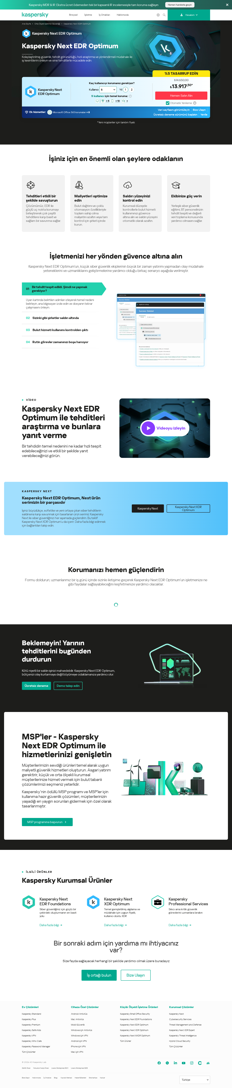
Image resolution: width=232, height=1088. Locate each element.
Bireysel (73, 14)
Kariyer (102, 1078)
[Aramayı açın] (164, 15)
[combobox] (108, 89)
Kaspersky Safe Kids (31, 1030)
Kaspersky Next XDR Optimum (134, 1030)
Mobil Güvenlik (78, 1024)
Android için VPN (79, 1041)
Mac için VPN (77, 1052)
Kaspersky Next (176, 1014)
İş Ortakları (104, 14)
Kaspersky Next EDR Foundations (136, 1019)
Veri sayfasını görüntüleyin (174, 109)
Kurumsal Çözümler (181, 1007)
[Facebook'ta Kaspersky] (159, 1063)
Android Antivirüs (79, 1014)
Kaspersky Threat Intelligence (183, 1035)
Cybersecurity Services (180, 1019)
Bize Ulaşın (199, 109)
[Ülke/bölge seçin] (158, 15)
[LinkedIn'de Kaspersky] (175, 1063)
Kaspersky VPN (29, 1035)
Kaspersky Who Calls (32, 1041)
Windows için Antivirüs (81, 1030)
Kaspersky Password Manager (36, 1046)
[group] (116, 428)
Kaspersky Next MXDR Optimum (135, 1035)
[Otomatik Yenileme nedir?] (195, 103)
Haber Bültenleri (80, 1078)
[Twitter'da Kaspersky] (167, 1063)
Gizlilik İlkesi (26, 1068)
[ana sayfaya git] (35, 15)
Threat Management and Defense (185, 1024)
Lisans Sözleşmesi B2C (59, 1068)
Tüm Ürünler (125, 1041)
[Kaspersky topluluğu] (200, 1063)
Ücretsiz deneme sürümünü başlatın (175, 114)
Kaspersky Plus (29, 1019)
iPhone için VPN (78, 1046)
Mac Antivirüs (77, 1019)
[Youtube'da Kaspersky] (184, 1063)
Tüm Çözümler (28, 1052)
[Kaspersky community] (208, 1063)
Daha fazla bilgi (49, 925)
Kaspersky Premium (31, 1024)
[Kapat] (227, 5)
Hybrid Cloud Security (179, 1041)
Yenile (203, 114)
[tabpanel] (116, 664)
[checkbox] (179, 103)
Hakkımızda (123, 14)
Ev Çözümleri (30, 1007)
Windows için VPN (79, 1035)
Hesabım (189, 15)
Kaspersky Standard (31, 1014)
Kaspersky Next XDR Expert (182, 1030)
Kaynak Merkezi (66, 1078)
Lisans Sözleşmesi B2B (79, 1068)
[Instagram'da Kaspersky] (192, 1063)
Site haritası (93, 1078)
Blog (55, 1078)
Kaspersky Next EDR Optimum (134, 1024)
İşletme (88, 14)
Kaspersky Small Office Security (135, 1014)
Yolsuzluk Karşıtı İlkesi (41, 1068)
